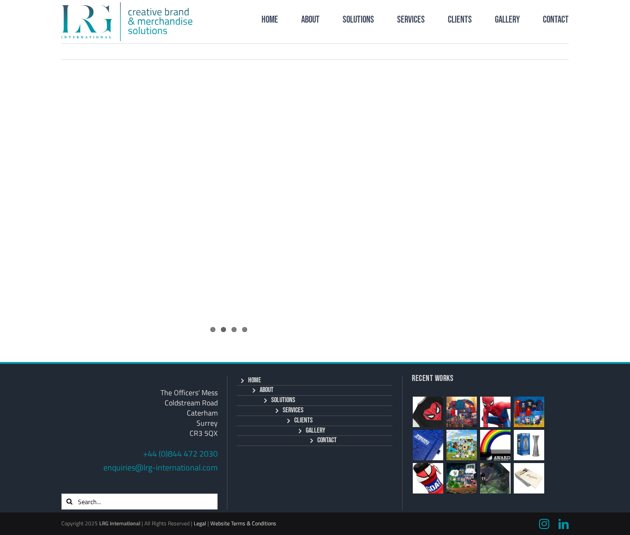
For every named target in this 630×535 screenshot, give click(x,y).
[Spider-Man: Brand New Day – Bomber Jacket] (428, 411)
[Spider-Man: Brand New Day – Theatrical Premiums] (461, 411)
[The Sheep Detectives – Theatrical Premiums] (461, 445)
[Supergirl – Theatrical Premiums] (529, 411)
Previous (515, 51)
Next (550, 51)
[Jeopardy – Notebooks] (428, 445)
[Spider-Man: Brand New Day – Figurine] (495, 411)
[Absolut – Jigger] (529, 445)
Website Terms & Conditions (243, 523)
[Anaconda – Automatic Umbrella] (495, 478)
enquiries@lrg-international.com (160, 467)
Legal (200, 523)
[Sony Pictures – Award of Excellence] (495, 445)
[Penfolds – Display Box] (529, 478)
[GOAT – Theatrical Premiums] (461, 478)
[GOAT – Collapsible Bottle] (428, 478)
